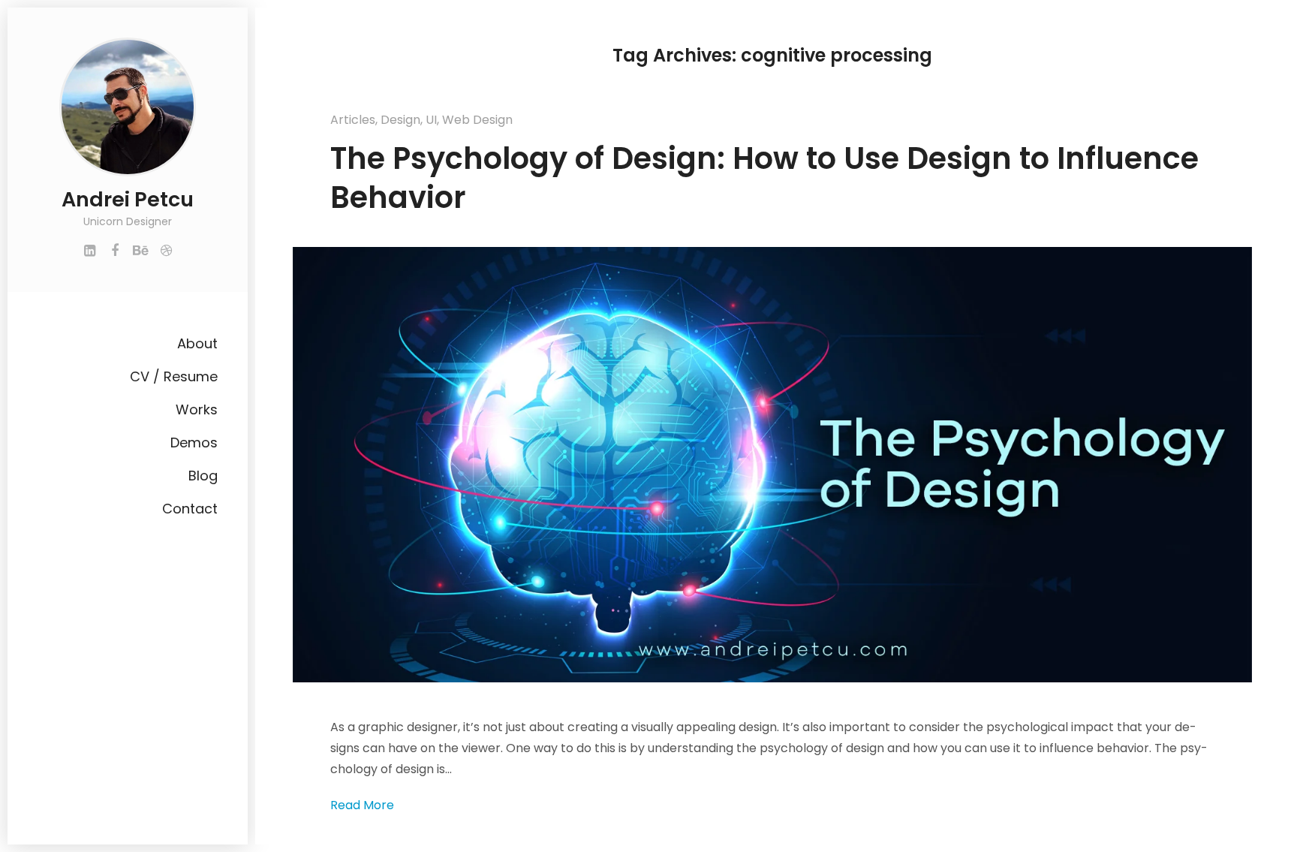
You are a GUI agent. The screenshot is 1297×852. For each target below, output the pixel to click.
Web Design (477, 119)
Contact (190, 508)
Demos (194, 442)
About (197, 343)
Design (400, 119)
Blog (203, 475)
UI (431, 119)
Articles (352, 119)
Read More (362, 805)
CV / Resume (174, 376)
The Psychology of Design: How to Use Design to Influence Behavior (764, 177)
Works (197, 409)
